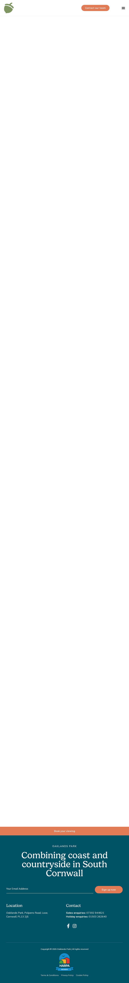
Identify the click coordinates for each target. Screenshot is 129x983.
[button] (123, 8)
